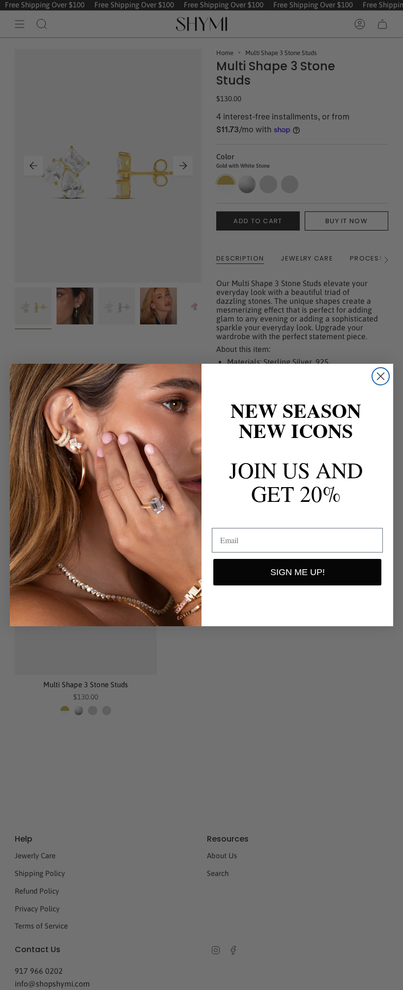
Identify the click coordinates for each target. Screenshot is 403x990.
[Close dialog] (380, 376)
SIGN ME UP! (297, 572)
